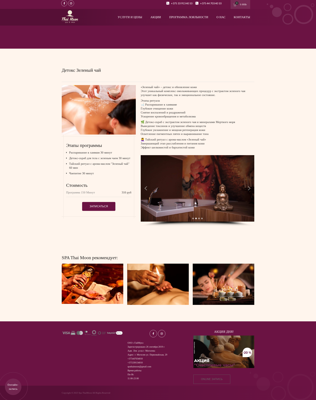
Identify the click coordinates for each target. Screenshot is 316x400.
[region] (197, 191)
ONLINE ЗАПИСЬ (212, 379)
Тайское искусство (92, 288)
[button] (145, 188)
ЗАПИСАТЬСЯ (99, 206)
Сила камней (223, 289)
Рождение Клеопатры (157, 289)
